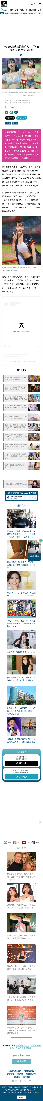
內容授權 (10, 1074)
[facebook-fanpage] (20, 1081)
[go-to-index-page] (21, 55)
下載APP (20, 1074)
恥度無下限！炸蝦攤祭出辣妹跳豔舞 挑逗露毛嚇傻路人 (16, 378)
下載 (37, 842)
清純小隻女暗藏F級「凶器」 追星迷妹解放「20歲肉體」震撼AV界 (15, 427)
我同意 (21, 1097)
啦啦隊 (8, 123)
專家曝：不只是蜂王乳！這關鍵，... (21, 594)
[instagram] (25, 1081)
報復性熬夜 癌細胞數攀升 (13, 484)
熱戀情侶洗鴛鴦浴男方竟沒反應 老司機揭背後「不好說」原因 (16, 388)
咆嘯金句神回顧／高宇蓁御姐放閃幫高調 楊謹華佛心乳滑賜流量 (16, 446)
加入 (9, 842)
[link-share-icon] (16, 112)
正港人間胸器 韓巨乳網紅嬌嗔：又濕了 (14, 466)
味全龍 (15, 123)
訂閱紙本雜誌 (4, 4)
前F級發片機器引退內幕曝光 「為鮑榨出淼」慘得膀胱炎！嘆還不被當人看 (16, 437)
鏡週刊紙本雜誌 (22, 1045)
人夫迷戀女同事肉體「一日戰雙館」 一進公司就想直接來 (16, 417)
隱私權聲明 (35, 1092)
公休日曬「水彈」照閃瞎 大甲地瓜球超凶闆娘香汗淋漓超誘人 (16, 398)
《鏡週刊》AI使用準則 (21, 1077)
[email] (30, 1081)
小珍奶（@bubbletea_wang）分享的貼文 (21, 361)
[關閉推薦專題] (41, 540)
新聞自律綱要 (31, 1074)
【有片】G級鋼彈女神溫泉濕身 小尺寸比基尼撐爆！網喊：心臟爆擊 (16, 456)
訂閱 (28, 842)
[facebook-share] (6, 112)
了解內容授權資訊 (23, 1048)
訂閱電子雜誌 (29, 1071)
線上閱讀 (21, 1061)
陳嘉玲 (12, 107)
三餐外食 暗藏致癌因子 (16, 652)
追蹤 (19, 842)
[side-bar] (40, 4)
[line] (14, 1081)
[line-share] (11, 112)
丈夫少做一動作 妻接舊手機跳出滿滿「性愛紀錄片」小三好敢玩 (16, 408)
